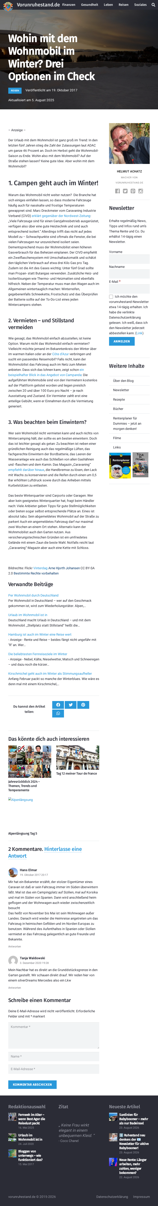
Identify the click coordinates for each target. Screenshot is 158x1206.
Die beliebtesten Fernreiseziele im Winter (37, 654)
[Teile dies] (58, 705)
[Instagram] (141, 191)
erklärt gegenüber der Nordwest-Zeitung (61, 216)
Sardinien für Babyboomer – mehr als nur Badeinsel (133, 1119)
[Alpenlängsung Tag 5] (29, 813)
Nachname (117, 267)
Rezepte (119, 399)
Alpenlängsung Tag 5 (22, 833)
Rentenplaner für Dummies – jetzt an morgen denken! (127, 423)
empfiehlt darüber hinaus (26, 470)
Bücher (118, 409)
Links (117, 447)
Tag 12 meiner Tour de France (76, 773)
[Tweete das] (70, 705)
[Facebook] (118, 191)
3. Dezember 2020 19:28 (34, 962)
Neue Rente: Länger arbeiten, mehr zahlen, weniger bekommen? (133, 1166)
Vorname (115, 252)
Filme (117, 438)
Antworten (14, 946)
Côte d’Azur (60, 354)
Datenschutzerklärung (112, 1197)
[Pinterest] (133, 191)
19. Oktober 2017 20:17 (34, 874)
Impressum (141, 1197)
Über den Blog (123, 381)
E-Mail (115, 282)
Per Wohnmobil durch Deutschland (33, 595)
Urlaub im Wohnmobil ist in (27, 615)
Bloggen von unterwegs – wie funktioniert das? (30, 1155)
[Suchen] (154, 4)
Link (139, 333)
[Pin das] (83, 705)
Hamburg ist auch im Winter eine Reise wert (39, 634)
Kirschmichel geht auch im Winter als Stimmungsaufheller (50, 673)
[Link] (8, 5)
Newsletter (121, 390)
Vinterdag (40, 568)
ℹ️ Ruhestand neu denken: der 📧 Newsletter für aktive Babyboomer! (134, 1141)
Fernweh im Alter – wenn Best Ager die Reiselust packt (31, 1119)
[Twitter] (125, 191)
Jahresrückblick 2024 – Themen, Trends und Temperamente (24, 786)
